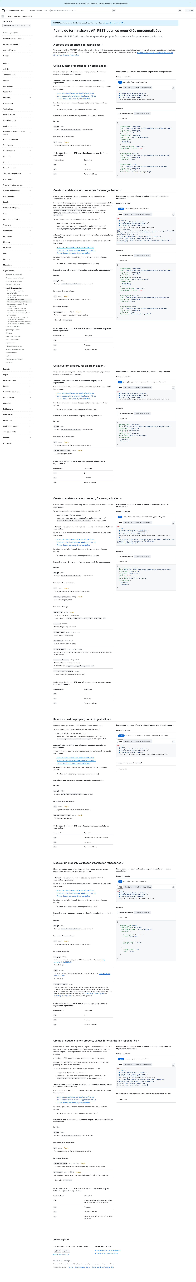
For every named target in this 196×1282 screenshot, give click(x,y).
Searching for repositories (63, 996)
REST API (7, 21)
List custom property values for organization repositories (87, 862)
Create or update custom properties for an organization (86, 190)
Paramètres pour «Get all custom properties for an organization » (78, 116)
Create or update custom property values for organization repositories (95, 1040)
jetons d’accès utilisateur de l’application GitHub (75, 93)
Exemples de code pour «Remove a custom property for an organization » (145, 725)
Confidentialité (80, 1267)
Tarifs (94, 1267)
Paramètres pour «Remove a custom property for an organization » (79, 780)
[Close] (190, 3)
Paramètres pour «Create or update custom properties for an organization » (82, 270)
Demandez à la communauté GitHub (109, 1250)
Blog (112, 1267)
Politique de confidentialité (61, 1254)
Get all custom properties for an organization (80, 65)
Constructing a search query (94, 993)
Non (67, 1251)
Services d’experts (103, 1267)
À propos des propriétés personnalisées (77, 44)
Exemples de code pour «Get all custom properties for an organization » (144, 72)
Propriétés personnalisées (23, 16)
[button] (82, 320)
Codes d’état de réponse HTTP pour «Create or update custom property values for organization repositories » (81, 1190)
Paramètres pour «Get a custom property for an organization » (77, 416)
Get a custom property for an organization (78, 365)
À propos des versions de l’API (113, 23)
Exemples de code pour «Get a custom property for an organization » (143, 372)
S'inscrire (190, 10)
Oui (58, 1251)
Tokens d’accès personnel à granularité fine (73, 99)
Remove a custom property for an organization (81, 719)
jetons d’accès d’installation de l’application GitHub (76, 96)
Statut (88, 1267)
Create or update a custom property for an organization (86, 498)
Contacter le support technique (107, 1253)
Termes (70, 1267)
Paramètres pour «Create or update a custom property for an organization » (82, 562)
